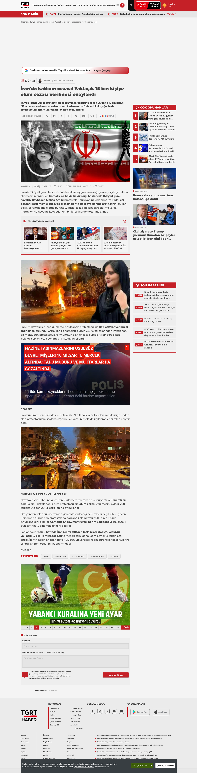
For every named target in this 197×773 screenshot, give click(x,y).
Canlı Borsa (25, 738)
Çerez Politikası (55, 722)
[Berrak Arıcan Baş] (40, 80)
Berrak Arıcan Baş (63, 80)
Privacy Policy (76, 715)
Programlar (71, 735)
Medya (45, 755)
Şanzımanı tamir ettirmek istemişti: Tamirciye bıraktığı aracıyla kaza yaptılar (125, 752)
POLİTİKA (77, 5)
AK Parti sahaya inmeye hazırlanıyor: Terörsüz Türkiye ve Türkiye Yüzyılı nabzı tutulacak (159, 307)
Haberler (24, 22)
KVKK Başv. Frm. (77, 728)
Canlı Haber (25, 742)
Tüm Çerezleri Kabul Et (142, 765)
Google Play (142, 712)
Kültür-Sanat (48, 738)
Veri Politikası (75, 722)
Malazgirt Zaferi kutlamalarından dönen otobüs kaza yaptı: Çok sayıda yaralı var (127, 755)
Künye (52, 712)
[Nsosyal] (76, 116)
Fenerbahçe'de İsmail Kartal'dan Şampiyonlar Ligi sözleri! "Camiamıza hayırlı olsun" (127, 758)
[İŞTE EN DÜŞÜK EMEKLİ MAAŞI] (80, 595)
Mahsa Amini (55, 200)
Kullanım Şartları (77, 708)
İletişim (53, 715)
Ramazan (70, 738)
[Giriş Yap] (122, 5)
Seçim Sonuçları (73, 745)
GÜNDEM (48, 5)
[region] (99, 766)
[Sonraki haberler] (124, 221)
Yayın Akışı (71, 758)
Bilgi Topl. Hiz (75, 718)
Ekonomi (24, 755)
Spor (68, 752)
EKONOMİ (59, 5)
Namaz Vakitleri (49, 758)
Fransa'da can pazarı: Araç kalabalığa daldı (158, 320)
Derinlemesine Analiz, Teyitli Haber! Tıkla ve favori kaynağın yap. (71, 70)
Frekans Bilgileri (56, 718)
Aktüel (23, 735)
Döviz (23, 745)
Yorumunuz (43, 652)
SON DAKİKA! (31, 14)
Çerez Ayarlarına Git (165, 765)
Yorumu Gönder (116, 675)
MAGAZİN (94, 5)
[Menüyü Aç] (118, 5)
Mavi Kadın (47, 752)
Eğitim (23, 752)
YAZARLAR (37, 5)
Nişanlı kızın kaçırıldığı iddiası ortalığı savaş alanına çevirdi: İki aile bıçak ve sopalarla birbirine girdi (159, 295)
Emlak (23, 758)
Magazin (46, 748)
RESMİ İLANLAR (107, 5)
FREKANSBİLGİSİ (154, 5)
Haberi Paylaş (33, 115)
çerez (70, 764)
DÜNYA (68, 5)
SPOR (86, 5)
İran (23, 192)
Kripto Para (47, 742)
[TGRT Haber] (25, 5)
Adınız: (26, 640)
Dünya (32, 22)
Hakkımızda (54, 708)
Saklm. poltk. (54, 725)
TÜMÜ (170, 14)
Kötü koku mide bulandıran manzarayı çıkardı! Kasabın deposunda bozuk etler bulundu (81, 14)
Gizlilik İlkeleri (76, 712)
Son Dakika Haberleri (75, 748)
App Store (162, 712)
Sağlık (69, 742)
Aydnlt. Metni (75, 725)
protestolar (68, 203)
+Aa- (92, 115)
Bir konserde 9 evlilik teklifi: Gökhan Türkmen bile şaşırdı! (143, 14)
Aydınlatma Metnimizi (84, 767)
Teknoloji (70, 755)
